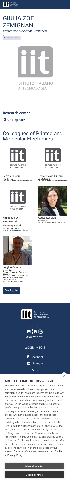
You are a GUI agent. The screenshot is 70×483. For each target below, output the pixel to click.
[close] (64, 375)
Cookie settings (34, 475)
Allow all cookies (34, 466)
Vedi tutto (11, 290)
